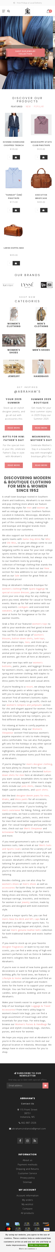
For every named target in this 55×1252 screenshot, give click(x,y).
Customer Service (27, 1173)
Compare (28, 1208)
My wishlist (27, 1204)
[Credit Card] (17, 1224)
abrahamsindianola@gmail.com (29, 1128)
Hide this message (38, 1245)
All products (27, 1213)
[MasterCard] (8, 1229)
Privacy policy (27, 1177)
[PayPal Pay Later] (27, 1229)
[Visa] (46, 1229)
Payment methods (27, 1164)
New (28, 106)
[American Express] (7, 1224)
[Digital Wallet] (36, 1224)
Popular (39, 106)
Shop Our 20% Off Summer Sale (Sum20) (27, 62)
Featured (17, 106)
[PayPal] (18, 1229)
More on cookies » (28, 1249)
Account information (28, 1195)
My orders (27, 1200)
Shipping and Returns (27, 1169)
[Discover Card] (46, 1224)
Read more (14, 428)
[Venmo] (37, 1229)
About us (27, 1160)
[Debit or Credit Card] (27, 1224)
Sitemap (27, 1182)
